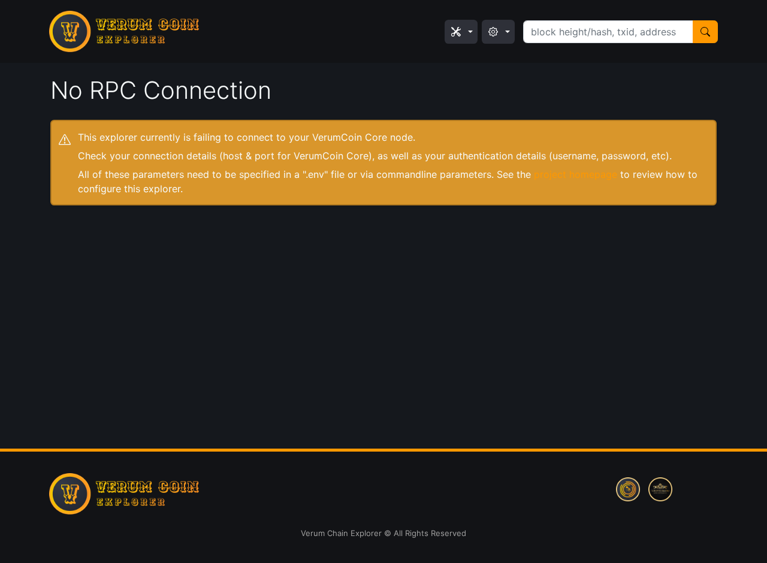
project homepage (575, 174)
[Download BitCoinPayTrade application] (628, 488)
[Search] (705, 31)
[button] (461, 32)
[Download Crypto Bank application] (660, 488)
